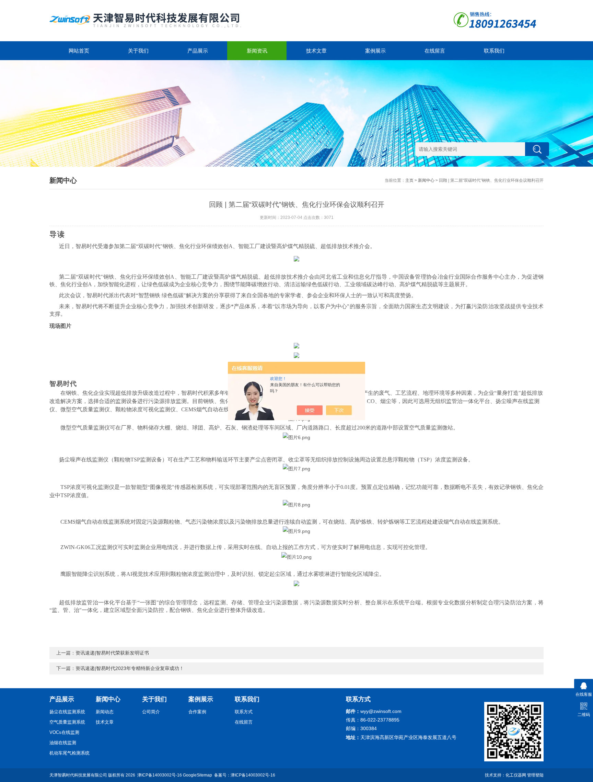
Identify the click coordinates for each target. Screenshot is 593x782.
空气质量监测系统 (67, 722)
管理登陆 (535, 775)
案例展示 (375, 51)
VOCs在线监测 (64, 732)
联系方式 (244, 711)
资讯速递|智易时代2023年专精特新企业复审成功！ (129, 668)
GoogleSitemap (197, 775)
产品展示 (197, 51)
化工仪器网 (515, 775)
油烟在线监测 (62, 742)
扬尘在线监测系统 (67, 711)
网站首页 (79, 51)
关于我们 (138, 51)
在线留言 (435, 51)
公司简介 (151, 711)
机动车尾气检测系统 (69, 753)
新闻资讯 (257, 51)
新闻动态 (105, 711)
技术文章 (316, 51)
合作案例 (197, 711)
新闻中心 (426, 180)
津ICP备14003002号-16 (159, 775)
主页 (409, 180)
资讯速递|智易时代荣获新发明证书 (112, 653)
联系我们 (494, 51)
